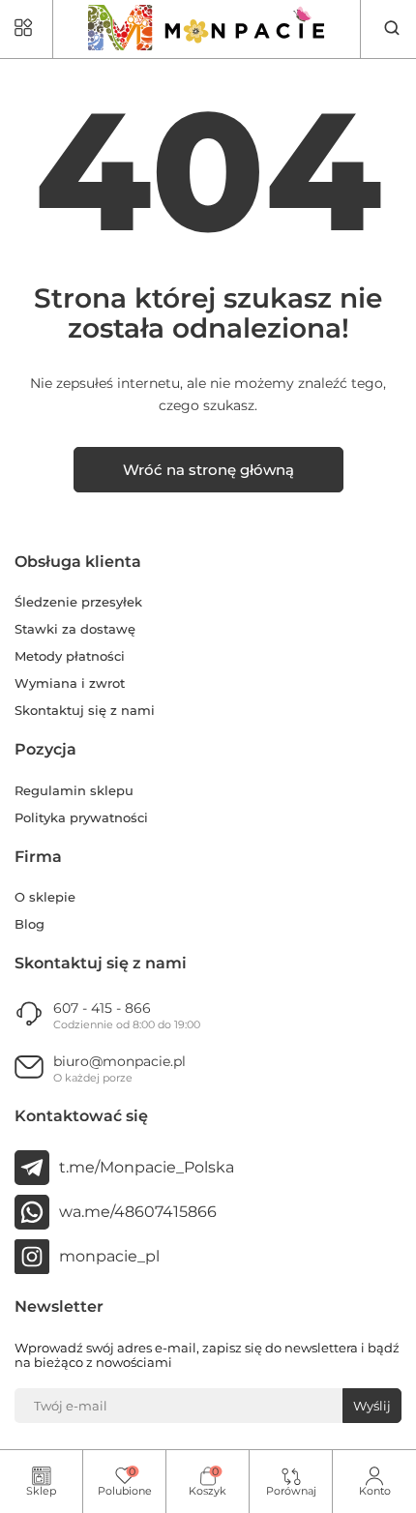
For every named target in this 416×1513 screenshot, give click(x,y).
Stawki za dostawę (75, 629)
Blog (30, 924)
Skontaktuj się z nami (85, 710)
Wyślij (372, 1405)
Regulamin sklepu (74, 791)
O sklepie (45, 897)
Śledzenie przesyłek (78, 602)
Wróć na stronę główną (208, 469)
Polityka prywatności (81, 818)
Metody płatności (70, 656)
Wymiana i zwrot (70, 683)
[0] (124, 1477)
